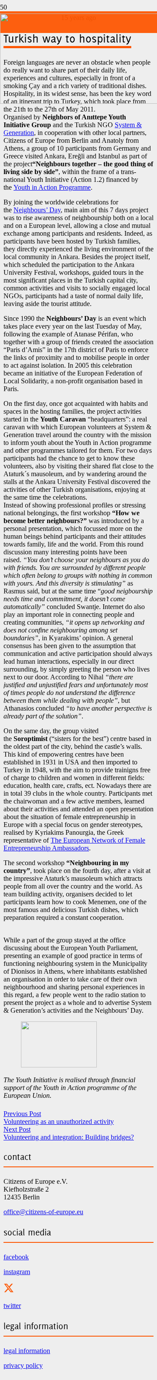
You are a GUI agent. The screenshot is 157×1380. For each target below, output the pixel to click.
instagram (16, 1271)
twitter (12, 1305)
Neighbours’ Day (37, 210)
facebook (16, 1257)
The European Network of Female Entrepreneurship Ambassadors (74, 844)
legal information (26, 1350)
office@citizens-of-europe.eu (43, 1211)
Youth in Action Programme (52, 187)
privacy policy (23, 1365)
